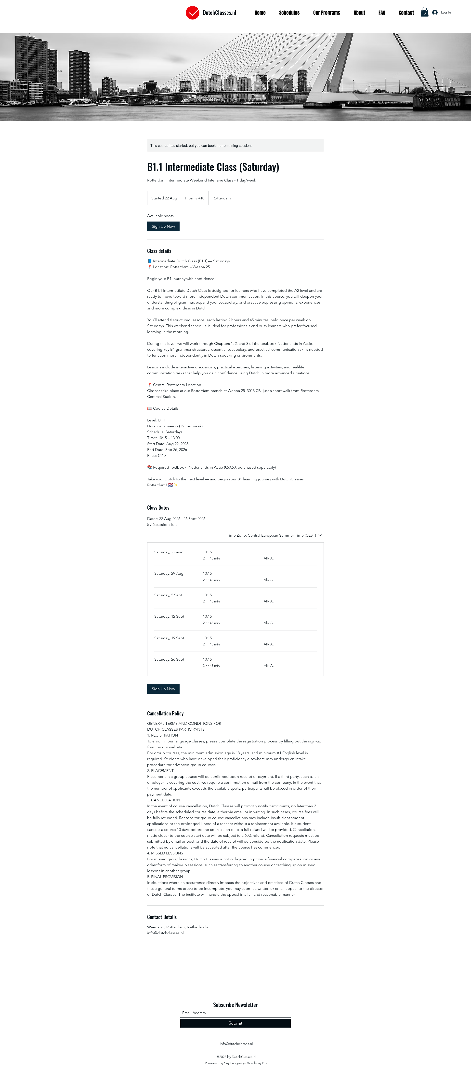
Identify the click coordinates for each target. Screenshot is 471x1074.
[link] (163, 226)
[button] (424, 12)
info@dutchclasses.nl (236, 1043)
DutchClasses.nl (219, 12)
